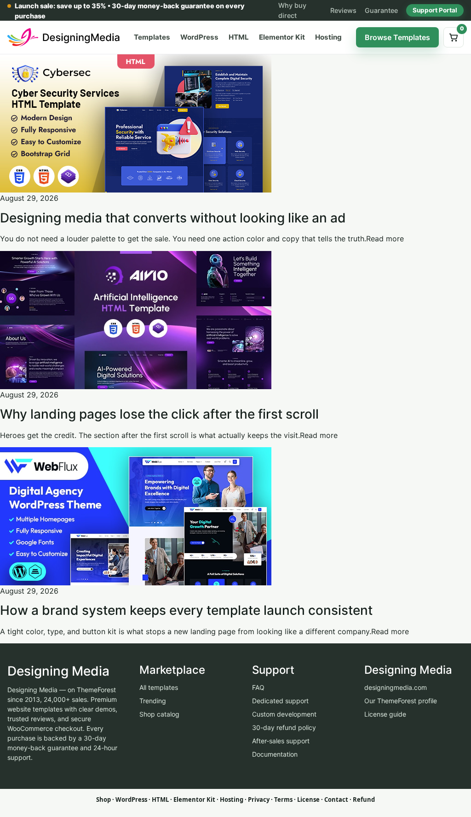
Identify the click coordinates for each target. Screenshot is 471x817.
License (308, 799)
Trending (152, 701)
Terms (283, 799)
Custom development (284, 714)
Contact (336, 799)
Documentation (275, 754)
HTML (239, 37)
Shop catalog (159, 714)
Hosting (328, 37)
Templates (152, 37)
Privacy (259, 799)
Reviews (343, 10)
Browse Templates (397, 37)
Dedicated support (280, 701)
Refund (364, 799)
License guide (385, 714)
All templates (158, 687)
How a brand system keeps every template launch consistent (186, 610)
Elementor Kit (282, 37)
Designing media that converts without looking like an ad (173, 218)
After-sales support (281, 741)
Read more (385, 238)
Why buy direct (292, 10)
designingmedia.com (395, 687)
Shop (103, 799)
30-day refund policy (284, 727)
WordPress (199, 37)
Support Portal (435, 10)
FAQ (258, 687)
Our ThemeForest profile (400, 701)
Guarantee (381, 10)
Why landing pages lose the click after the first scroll (159, 414)
